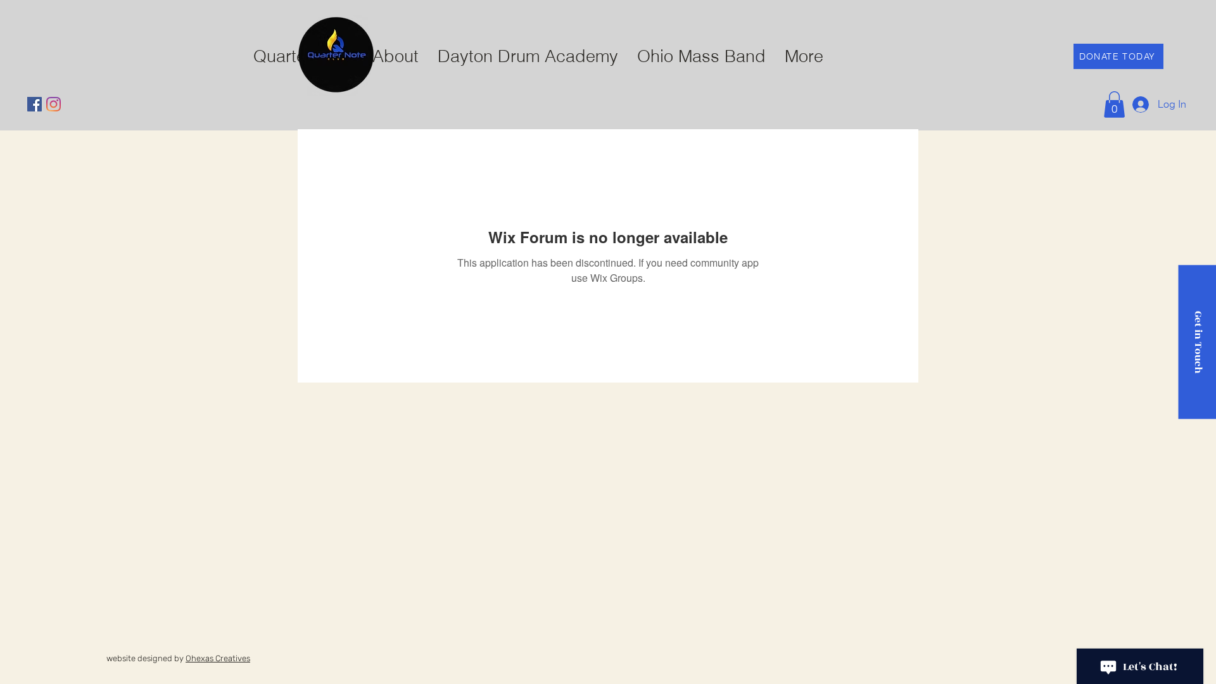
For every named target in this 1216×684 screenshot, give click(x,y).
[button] (1114, 104)
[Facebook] (34, 104)
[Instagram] (53, 104)
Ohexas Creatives (218, 658)
